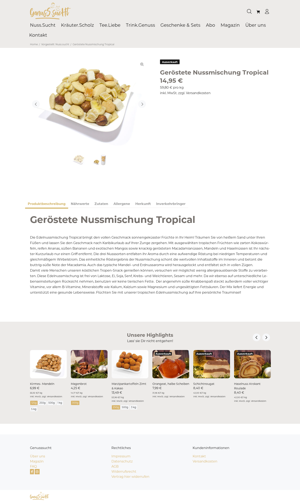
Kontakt (199, 456)
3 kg (133, 407)
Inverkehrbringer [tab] (171, 204)
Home (34, 44)
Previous (36, 104)
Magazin (37, 461)
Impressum (120, 456)
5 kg (33, 409)
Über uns (37, 456)
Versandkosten (198, 93)
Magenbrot (79, 384)
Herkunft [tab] (143, 204)
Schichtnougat (203, 384)
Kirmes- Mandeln (42, 384)
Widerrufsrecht (123, 471)
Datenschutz (122, 461)
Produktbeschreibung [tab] (47, 204)
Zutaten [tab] (101, 204)
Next (142, 104)
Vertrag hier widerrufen (130, 477)
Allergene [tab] (121, 204)
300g (75, 402)
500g (51, 402)
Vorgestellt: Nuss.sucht (55, 44)
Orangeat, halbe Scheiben (170, 384)
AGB (115, 466)
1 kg (60, 402)
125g (34, 402)
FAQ (33, 466)
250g (42, 402)
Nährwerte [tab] (80, 204)
